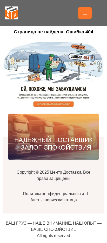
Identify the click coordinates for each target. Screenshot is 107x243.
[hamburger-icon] (85, 13)
